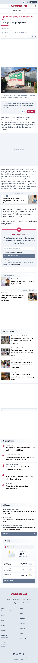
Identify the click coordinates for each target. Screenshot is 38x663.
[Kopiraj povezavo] (6, 36)
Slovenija (12, 196)
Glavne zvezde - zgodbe (12, 464)
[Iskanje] (36, 6)
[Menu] (2, 6)
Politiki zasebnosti (15, 264)
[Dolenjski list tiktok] (23, 653)
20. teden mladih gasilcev (17, 359)
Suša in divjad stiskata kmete (14, 525)
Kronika (8, 474)
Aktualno (6, 505)
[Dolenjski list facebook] (13, 653)
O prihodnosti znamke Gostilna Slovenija (21, 335)
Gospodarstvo (4, 292)
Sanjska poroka (15, 278)
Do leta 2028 (9, 483)
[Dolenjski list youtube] (20, 653)
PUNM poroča (9, 445)
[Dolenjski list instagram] (17, 653)
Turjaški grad (14, 372)
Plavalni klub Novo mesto (17, 347)
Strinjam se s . (13, 252)
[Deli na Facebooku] (2, 36)
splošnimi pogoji (17, 252)
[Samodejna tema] (23, 2)
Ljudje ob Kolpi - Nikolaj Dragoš (13, 454)
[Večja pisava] (35, 36)
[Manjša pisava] (30, 36)
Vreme (7, 541)
